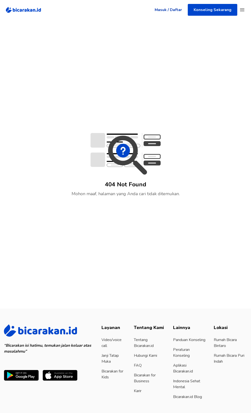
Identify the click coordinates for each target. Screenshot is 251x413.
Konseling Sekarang (212, 10)
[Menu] (242, 10)
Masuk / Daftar (168, 10)
